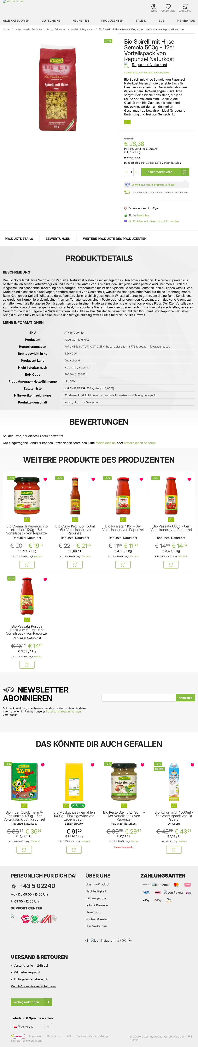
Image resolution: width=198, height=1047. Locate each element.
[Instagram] (103, 940)
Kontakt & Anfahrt (98, 919)
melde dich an (106, 443)
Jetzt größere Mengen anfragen (163, 162)
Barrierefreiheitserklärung (27, 1040)
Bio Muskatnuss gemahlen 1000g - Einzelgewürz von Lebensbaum (74, 816)
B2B (161, 20)
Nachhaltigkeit (95, 891)
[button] (126, 172)
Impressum (36, 1036)
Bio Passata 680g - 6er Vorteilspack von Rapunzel (171, 528)
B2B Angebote (95, 898)
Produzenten (112, 20)
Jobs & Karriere (96, 905)
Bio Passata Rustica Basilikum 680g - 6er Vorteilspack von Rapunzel (27, 630)
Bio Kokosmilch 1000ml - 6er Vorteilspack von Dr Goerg (173, 816)
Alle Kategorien (16, 20)
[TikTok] (119, 940)
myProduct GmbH (160, 1036)
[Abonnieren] (185, 697)
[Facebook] (87, 940)
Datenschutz (55, 1036)
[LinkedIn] (129, 940)
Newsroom (93, 912)
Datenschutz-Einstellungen (93, 1036)
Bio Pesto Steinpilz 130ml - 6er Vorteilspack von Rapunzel (124, 816)
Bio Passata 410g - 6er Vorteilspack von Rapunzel (123, 528)
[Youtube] (124, 940)
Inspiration (186, 20)
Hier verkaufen (132, 157)
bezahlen (143, 215)
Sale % (141, 20)
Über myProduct (97, 884)
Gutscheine (51, 20)
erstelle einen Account (140, 443)
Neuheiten (81, 20)
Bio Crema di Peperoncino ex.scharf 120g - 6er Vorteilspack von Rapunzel (27, 530)
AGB (70, 1036)
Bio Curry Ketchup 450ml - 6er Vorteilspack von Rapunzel (75, 530)
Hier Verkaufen (96, 926)
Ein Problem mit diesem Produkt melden (154, 221)
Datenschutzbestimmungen (63, 711)
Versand (152, 148)
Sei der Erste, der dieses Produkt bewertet (147, 72)
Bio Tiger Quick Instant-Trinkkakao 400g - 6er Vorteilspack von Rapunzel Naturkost (24, 818)
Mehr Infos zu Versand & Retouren (33, 986)
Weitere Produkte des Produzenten (115, 239)
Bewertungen (58, 239)
